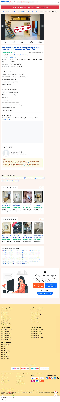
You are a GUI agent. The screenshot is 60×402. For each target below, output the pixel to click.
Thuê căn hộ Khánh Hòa (6, 339)
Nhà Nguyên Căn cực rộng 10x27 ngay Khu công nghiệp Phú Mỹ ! (17, 236)
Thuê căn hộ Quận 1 (8, 251)
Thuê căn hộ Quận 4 (8, 253)
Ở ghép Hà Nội (4, 347)
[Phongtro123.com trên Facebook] (47, 379)
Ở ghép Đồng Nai (4, 354)
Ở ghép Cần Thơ (4, 352)
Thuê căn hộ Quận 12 (35, 257)
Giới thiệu (3, 376)
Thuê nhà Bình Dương (36, 314)
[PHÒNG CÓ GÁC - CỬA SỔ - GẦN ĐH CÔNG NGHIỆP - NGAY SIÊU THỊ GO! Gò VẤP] (27, 228)
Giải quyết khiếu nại (20, 384)
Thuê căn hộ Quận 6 (35, 253)
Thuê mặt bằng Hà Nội (36, 331)
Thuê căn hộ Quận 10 (8, 257)
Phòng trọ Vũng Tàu (5, 322)
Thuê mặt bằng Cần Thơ (36, 335)
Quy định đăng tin (20, 382)
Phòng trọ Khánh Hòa (5, 324)
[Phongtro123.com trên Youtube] (50, 379)
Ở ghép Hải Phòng (5, 356)
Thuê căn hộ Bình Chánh (23, 263)
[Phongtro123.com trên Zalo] (52, 379)
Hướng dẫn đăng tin (20, 378)
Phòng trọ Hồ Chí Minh (6, 310)
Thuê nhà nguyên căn (37, 308)
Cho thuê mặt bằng (36, 327)
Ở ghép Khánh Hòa (5, 358)
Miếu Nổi (4, 209)
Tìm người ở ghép (6, 342)
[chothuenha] (25, 368)
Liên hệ (2, 384)
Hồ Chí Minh (13, 57)
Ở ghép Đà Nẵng (4, 348)
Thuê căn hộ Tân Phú (35, 261)
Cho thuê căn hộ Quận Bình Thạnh (18, 55)
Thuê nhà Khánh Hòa (35, 322)
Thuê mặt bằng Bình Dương (37, 337)
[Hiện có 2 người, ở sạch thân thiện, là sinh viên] (38, 228)
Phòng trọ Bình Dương (6, 318)
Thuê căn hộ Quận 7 (8, 255)
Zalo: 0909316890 (51, 285)
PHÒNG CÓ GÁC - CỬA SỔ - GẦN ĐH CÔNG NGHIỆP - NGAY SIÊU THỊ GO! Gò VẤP (27, 236)
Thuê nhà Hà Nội (34, 312)
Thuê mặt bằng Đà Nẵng (36, 333)
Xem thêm (30, 162)
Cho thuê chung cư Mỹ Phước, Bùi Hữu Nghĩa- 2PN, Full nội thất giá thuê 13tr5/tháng (38, 204)
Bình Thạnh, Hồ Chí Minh (6, 211)
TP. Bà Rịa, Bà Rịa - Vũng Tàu (17, 241)
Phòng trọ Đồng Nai (5, 320)
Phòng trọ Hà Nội (4, 312)
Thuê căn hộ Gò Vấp (35, 259)
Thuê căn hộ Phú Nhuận (9, 261)
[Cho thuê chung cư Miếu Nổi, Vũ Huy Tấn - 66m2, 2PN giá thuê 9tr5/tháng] (6, 197)
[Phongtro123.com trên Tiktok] (58, 379)
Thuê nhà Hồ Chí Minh (36, 310)
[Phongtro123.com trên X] (55, 379)
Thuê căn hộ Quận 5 (22, 253)
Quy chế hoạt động (5, 378)
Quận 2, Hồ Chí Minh (37, 241)
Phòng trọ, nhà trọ (6, 308)
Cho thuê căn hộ (6, 327)
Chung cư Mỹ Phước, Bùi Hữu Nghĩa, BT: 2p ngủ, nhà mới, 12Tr (16, 204)
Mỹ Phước (15, 209)
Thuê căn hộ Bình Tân (22, 259)
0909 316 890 (9, 392)
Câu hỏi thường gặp (20, 376)
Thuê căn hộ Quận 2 (22, 251)
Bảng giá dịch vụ (19, 380)
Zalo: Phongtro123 (46, 293)
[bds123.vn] (15, 368)
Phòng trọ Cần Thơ (5, 316)
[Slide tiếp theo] (42, 26)
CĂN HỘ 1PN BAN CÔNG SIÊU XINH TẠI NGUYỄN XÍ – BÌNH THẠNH (6, 236)
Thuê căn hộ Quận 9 (35, 255)
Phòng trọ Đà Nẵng (5, 314)
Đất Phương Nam (27, 209)
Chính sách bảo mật (5, 382)
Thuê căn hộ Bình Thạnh (9, 259)
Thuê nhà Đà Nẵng (35, 316)
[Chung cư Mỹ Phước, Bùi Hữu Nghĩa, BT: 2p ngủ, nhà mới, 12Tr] (17, 197)
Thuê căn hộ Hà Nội (5, 331)
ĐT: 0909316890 (39, 285)
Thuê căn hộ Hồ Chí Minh (6, 329)
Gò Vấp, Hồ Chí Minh (26, 241)
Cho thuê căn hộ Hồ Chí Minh (10, 181)
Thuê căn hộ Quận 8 (22, 255)
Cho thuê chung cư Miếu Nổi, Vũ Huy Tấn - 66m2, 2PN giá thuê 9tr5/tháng (6, 204)
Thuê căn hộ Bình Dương (6, 333)
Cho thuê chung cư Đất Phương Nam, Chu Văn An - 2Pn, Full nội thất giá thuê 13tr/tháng (27, 204)
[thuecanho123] (35, 368)
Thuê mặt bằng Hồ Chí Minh (37, 329)
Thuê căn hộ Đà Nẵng (5, 335)
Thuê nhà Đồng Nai (35, 318)
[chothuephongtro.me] (44, 368)
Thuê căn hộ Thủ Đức (8, 263)
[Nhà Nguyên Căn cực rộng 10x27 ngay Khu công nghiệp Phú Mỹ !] (17, 228)
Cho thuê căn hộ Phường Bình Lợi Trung (13, 178)
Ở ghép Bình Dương (5, 350)
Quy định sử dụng (5, 380)
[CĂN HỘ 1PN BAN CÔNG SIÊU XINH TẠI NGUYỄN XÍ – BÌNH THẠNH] (6, 228)
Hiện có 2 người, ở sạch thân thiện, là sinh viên (38, 236)
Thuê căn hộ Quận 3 (35, 251)
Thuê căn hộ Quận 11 (22, 257)
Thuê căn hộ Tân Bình (22, 261)
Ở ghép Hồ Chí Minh (5, 345)
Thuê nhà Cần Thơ (35, 320)
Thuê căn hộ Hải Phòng (6, 337)
